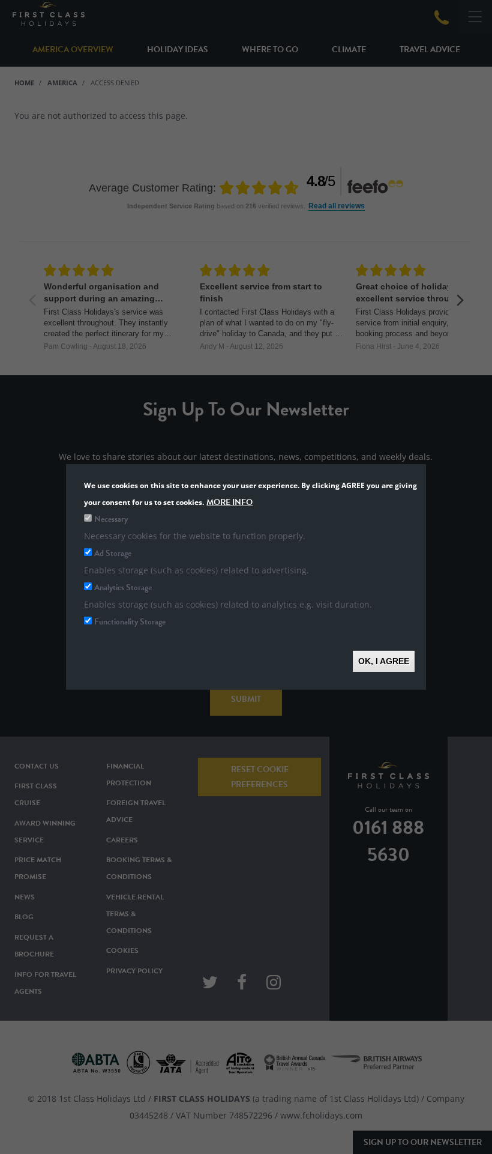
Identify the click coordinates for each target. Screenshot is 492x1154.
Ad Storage (112, 553)
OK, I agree (383, 661)
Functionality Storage (130, 621)
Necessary (111, 519)
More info (229, 502)
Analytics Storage (123, 587)
